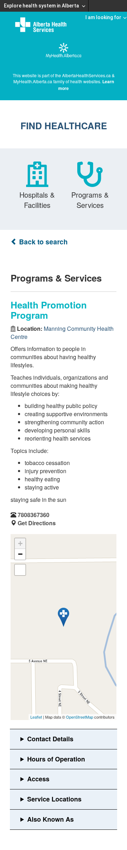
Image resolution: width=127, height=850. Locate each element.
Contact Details (50, 738)
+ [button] (20, 543)
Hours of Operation (56, 759)
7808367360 (33, 515)
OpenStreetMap (79, 717)
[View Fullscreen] (20, 570)
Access (38, 778)
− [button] (20, 554)
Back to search (42, 241)
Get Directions (37, 523)
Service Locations (54, 799)
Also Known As (50, 819)
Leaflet (36, 717)
